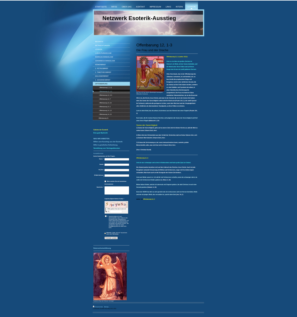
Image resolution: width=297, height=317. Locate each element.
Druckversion (99, 306)
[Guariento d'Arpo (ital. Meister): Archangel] (110, 276)
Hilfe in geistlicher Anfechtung (105, 145)
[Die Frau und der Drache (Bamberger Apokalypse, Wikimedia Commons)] (150, 73)
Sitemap (106, 306)
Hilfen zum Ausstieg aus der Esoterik (108, 142)
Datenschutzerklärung (102, 248)
